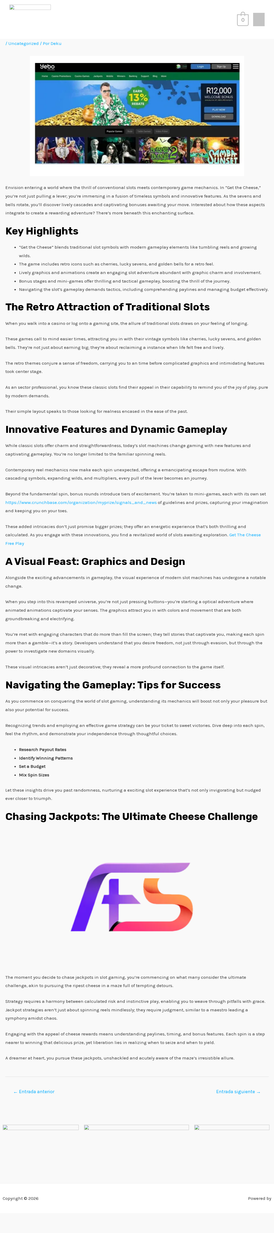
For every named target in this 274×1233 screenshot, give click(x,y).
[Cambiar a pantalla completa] (21, 1219)
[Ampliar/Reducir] (6, 1219)
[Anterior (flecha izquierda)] (6, 1228)
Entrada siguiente (238, 1092)
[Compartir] (35, 1219)
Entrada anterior (33, 1092)
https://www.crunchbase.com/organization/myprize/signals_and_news (81, 502)
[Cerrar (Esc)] (50, 1219)
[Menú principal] (259, 19)
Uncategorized (23, 43)
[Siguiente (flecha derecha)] (21, 1228)
